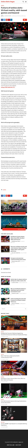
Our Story (18, 445)
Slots (2, 331)
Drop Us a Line (10, 445)
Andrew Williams (16, 241)
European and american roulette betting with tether (18, 258)
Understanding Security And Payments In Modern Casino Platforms (18, 300)
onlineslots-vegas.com (18, 442)
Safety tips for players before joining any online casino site (19, 280)
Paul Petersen (15, 303)
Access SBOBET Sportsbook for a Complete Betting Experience (14, 424)
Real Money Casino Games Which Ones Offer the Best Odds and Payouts (17, 238)
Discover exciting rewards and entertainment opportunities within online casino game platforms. (19, 249)
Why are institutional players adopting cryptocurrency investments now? (18, 290)
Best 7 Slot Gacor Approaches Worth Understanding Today (10, 356)
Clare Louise (15, 282)
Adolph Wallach (16, 261)
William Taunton (16, 252)
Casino (2, 5)
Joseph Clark (15, 293)
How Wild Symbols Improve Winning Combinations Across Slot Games (13, 401)
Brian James (8, 15)
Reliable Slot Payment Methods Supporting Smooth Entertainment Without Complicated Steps (14, 334)
